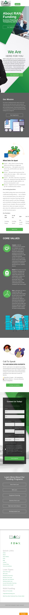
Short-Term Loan (14, 484)
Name (7, 408)
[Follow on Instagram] (14, 543)
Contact (4, 562)
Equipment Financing (14, 495)
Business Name (9, 428)
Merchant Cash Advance (14, 506)
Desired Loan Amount (8, 436)
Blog (4, 560)
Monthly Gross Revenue (18, 428)
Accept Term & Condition (11, 443)
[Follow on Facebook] (11, 543)
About (4, 554)
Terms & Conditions (7, 566)
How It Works (6, 556)
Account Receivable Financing (9, 583)
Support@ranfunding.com (9, 593)
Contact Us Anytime (15, 385)
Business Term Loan (14, 500)
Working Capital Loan (14, 511)
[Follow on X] (19, 543)
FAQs (4, 558)
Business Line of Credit (8, 585)
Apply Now (17, 4)
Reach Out (14, 229)
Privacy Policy (6, 564)
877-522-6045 (9, 591)
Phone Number (19, 421)
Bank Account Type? (19, 436)
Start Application (11, 27)
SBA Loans (14, 490)
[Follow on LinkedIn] (17, 543)
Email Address (8, 421)
